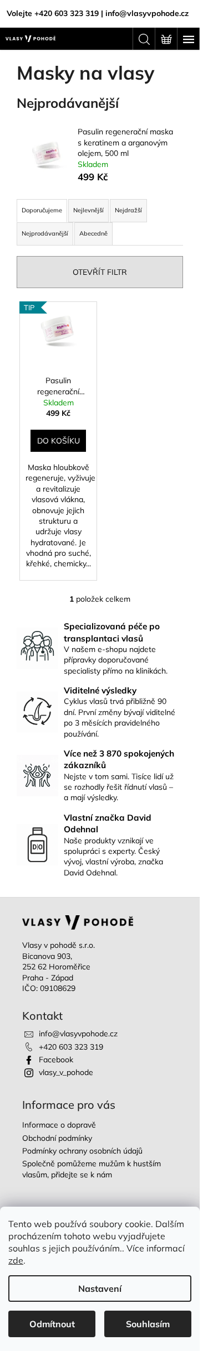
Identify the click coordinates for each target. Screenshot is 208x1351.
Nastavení (99, 1288)
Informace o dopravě (59, 1125)
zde (15, 1260)
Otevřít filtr (100, 272)
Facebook (56, 1060)
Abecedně (93, 233)
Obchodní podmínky (57, 1138)
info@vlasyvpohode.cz (78, 1034)
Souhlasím (148, 1323)
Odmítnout (52, 1323)
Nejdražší (128, 210)
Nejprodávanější (45, 233)
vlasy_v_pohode (66, 1072)
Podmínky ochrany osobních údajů (82, 1151)
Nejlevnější (88, 210)
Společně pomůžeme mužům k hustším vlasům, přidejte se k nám (91, 1169)
